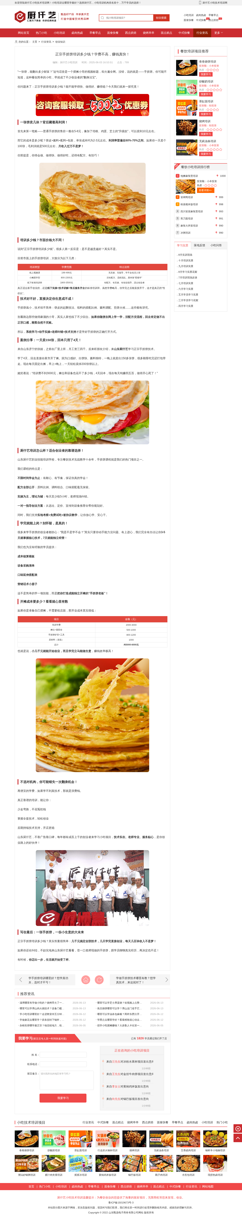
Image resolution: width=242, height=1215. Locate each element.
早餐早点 (213, 15)
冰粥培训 (185, 232)
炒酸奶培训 (206, 81)
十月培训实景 (185, 260)
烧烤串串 (148, 32)
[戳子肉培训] (161, 1163)
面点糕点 (166, 32)
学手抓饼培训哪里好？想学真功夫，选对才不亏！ (48, 980)
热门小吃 (41, 32)
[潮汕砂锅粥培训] (27, 1163)
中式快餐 (201, 20)
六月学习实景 (185, 288)
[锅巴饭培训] (134, 1163)
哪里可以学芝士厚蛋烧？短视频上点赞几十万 (121, 1002)
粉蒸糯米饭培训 (189, 204)
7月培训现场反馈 (187, 277)
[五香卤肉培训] (188, 1138)
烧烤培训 (204, 121)
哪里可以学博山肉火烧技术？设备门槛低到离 (44, 1008)
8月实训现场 (185, 254)
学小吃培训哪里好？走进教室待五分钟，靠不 (44, 1014)
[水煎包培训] (188, 1163)
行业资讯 (202, 32)
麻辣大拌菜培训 (189, 225)
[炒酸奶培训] (186, 87)
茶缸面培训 (206, 101)
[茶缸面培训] (186, 107)
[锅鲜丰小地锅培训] (215, 1138)
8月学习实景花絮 (187, 271)
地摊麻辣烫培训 (189, 175)
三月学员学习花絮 (188, 300)
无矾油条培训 (207, 141)
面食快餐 (189, 20)
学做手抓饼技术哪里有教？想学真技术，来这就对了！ (136, 980)
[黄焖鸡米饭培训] (107, 1163)
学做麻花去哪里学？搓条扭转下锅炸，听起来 (44, 1019)
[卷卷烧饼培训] (186, 67)
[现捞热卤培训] (215, 1163)
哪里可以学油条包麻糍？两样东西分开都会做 (121, 1014)
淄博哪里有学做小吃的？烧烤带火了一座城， (44, 1002)
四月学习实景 (185, 306)
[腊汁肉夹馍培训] (54, 1163)
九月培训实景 (185, 266)
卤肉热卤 (201, 15)
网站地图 (207, 1186)
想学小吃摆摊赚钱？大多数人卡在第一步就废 (121, 1025)
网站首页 (23, 32)
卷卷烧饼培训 (207, 61)
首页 (31, 1186)
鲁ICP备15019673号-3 (121, 1202)
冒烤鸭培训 (187, 197)
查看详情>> (205, 190)
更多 (217, 32)
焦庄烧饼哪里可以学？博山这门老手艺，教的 (121, 1008)
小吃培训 (189, 15)
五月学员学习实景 (188, 294)
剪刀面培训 (187, 218)
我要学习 (206, 74)
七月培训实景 (185, 283)
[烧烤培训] (186, 127)
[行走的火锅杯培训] (107, 1138)
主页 (34, 41)
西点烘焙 (213, 20)
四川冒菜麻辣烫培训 (192, 211)
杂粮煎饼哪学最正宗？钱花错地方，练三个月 (44, 1025)
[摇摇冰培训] (80, 1163)
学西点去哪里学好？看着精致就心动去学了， (121, 1019)
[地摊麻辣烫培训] (193, 186)
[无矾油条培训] (186, 147)
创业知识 (60, 41)
